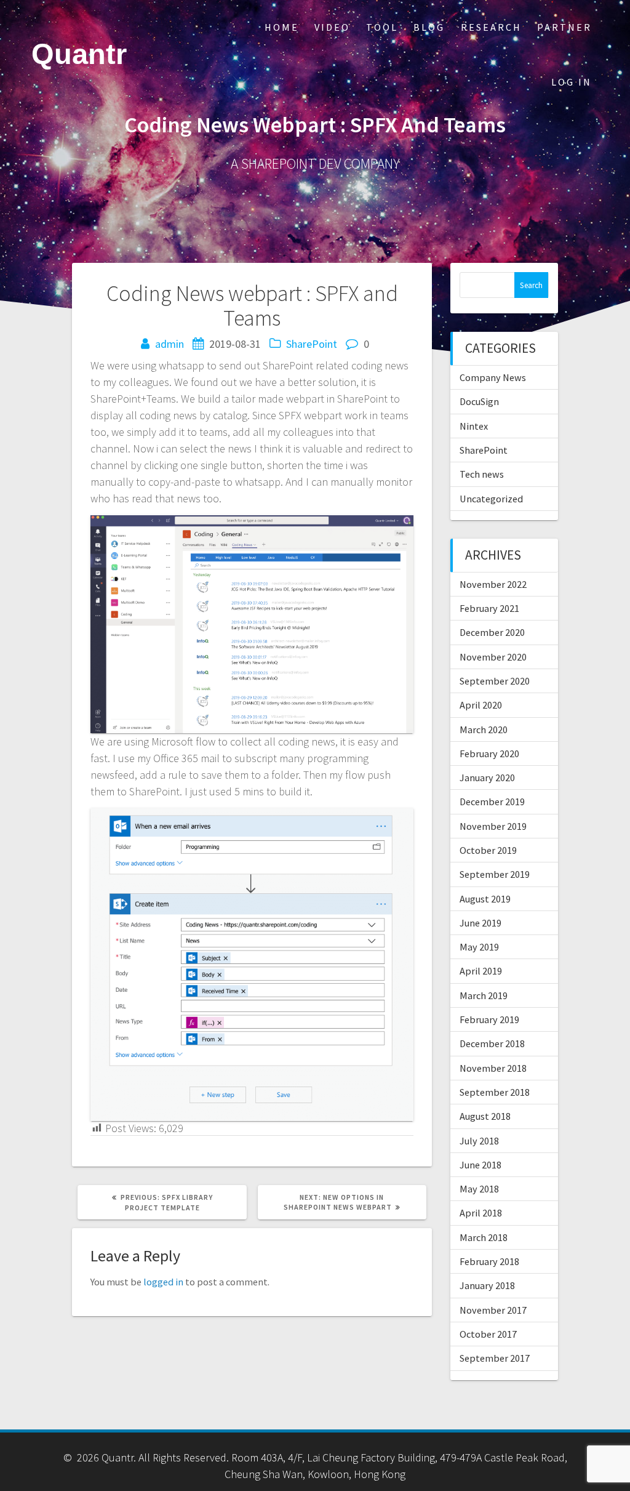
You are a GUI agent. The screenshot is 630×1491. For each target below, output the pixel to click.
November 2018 (493, 1068)
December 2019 (492, 801)
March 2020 (484, 729)
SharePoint (311, 344)
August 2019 (485, 899)
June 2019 (480, 923)
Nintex (474, 426)
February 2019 (489, 1019)
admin (169, 344)
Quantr (79, 54)
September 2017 (495, 1358)
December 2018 (492, 1043)
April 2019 (481, 971)
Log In (571, 82)
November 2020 (493, 657)
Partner (564, 27)
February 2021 (489, 608)
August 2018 (485, 1116)
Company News (493, 377)
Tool (382, 27)
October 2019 (488, 850)
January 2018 (487, 1285)
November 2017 (493, 1310)
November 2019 (493, 826)
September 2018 (495, 1092)
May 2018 (479, 1189)
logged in (163, 1282)
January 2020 (487, 777)
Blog (429, 27)
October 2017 (488, 1334)
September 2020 (495, 681)
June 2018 (480, 1165)
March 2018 (484, 1237)
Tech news (482, 474)
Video (332, 27)
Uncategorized (491, 498)
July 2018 (479, 1141)
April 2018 (481, 1213)
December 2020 (492, 632)
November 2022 (493, 584)
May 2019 (479, 947)
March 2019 (484, 995)
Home (282, 27)
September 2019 (495, 874)
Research (491, 27)
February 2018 (489, 1261)
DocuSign (479, 401)
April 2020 (481, 705)
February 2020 (489, 753)
